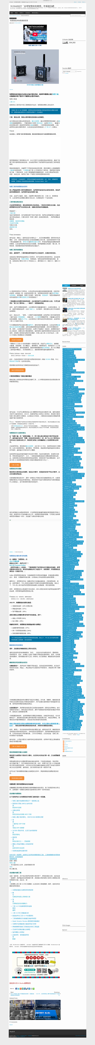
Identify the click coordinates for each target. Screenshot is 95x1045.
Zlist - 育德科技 (79, 706)
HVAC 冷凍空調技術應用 (67, 473)
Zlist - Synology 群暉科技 (76, 725)
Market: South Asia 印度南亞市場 (69, 526)
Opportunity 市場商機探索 (68, 547)
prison (75, 558)
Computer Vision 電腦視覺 (79, 429)
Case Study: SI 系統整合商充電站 (69, 414)
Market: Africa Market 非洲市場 (68, 509)
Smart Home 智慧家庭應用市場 (68, 611)
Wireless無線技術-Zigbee (78, 695)
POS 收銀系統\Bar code (67, 556)
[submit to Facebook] (16, 989)
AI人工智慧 (65, 378)
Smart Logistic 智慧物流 (77, 615)
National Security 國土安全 (68, 541)
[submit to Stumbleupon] (23, 989)
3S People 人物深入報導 (79, 359)
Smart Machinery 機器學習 (78, 617)
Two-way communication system (69, 676)
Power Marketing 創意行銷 (68, 558)
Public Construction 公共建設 (68, 568)
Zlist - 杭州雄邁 (72, 706)
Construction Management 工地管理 (69, 431)
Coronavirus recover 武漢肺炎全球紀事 (70, 433)
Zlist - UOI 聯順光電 (66, 729)
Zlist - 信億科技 (66, 708)
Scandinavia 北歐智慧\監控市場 (77, 579)
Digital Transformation (78, 437)
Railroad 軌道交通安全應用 (76, 573)
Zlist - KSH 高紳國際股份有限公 (69, 720)
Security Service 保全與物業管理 (69, 585)
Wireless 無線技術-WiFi (67, 691)
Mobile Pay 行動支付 (78, 537)
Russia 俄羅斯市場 (66, 579)
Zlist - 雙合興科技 (66, 714)
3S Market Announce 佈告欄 (68, 353)
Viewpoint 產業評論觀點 (77, 680)
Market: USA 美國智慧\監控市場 (69, 528)
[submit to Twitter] (18, 989)
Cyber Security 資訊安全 (67, 435)
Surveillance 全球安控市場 (68, 655)
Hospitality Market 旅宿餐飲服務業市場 (70, 471)
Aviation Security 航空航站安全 (78, 389)
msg (64, 539)
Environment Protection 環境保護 (69, 452)
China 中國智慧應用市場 (78, 416)
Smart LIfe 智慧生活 (79, 613)
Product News (76, 560)
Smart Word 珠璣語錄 (76, 634)
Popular (66, 285)
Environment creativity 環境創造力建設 (70, 450)
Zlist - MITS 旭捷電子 (67, 723)
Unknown (66, 744)
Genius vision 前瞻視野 (75, 465)
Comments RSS (83, 1035)
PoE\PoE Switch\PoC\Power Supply (75, 554)
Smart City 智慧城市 (76, 592)
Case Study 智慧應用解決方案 (78, 412)
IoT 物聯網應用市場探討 (67, 486)
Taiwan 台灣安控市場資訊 (67, 659)
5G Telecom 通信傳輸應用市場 (68, 366)
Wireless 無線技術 (77, 687)
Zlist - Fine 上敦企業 (66, 718)
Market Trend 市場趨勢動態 (68, 507)
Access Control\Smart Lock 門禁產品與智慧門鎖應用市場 (73, 372)
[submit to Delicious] (27, 989)
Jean (65, 742)
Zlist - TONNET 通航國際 (75, 727)
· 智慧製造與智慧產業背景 (19, 21)
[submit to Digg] (25, 989)
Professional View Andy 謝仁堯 (68, 566)
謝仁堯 (65, 749)
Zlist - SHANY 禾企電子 (76, 723)
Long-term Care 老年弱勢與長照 (69, 499)
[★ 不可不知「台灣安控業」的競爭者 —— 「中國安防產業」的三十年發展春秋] (65, 331)
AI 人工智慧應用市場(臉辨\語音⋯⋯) (69, 376)
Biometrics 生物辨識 (77, 397)
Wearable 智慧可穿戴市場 (68, 687)
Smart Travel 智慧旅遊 (67, 632)
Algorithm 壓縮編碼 (79, 380)
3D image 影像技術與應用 (68, 349)
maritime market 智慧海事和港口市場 (70, 505)
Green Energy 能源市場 (67, 467)
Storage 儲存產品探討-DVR (68, 649)
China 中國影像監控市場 (67, 418)
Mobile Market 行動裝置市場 (68, 537)
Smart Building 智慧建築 (67, 592)
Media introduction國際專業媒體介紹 (69, 530)
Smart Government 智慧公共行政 (69, 606)
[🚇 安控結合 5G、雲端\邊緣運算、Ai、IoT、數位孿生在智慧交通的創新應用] (65, 321)
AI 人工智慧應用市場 (67, 374)
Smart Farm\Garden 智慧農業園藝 (69, 602)
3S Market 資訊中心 (18, 22)
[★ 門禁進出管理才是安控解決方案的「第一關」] (65, 302)
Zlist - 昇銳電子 (66, 706)
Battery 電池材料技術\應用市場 (68, 395)
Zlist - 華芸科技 (72, 712)
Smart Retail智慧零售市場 (67, 625)
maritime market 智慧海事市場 (68, 503)
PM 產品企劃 (65, 554)
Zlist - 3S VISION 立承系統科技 (78, 697)
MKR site (23, 1036)
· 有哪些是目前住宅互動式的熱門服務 (74, 288)
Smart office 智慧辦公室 (78, 619)
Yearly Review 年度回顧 (67, 697)
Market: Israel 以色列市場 (67, 518)
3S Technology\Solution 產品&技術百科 (70, 361)
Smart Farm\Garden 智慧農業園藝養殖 (70, 604)
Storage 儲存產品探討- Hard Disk (69, 644)
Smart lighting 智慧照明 (67, 615)
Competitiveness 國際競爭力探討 (78, 427)
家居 (18, 297)
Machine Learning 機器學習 (79, 501)
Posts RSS (77, 1035)
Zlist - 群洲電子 (79, 712)
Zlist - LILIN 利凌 (79, 720)
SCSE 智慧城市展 (66, 581)
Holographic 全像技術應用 (78, 467)
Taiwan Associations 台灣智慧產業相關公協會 (71, 663)
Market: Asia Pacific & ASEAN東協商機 (70, 511)
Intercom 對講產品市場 (67, 482)
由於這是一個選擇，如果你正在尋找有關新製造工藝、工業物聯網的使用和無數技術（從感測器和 (35, 856)
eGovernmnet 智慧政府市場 (79, 442)
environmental (78, 452)
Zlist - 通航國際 (79, 710)
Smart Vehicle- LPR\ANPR (77, 632)
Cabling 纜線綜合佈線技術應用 (68, 406)
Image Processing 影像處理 (68, 475)
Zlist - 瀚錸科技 (80, 714)
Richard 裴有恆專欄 (66, 577)
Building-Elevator (77, 399)
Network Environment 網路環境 (76, 543)
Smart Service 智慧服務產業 (79, 625)
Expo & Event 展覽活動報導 (68, 454)
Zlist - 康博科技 (66, 710)
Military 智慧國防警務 (74, 535)
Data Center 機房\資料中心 (68, 437)
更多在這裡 (31, 355)
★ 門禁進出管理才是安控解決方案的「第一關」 (76, 298)
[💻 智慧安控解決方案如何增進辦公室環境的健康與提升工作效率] (65, 311)
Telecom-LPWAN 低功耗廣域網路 (69, 668)
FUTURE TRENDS (66, 465)
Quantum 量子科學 (66, 573)
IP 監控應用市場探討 (77, 486)
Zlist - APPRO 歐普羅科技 (74, 716)
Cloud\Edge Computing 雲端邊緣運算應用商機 (71, 425)
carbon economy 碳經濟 (67, 412)
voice (64, 682)
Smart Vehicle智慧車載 (67, 634)
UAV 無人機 (78, 676)
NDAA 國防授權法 (66, 543)
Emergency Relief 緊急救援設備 (69, 444)
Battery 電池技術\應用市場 (79, 393)
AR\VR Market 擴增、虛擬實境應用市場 (70, 387)
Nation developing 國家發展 (71, 539)
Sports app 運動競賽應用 (77, 636)
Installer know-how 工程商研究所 (69, 480)
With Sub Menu (35, 12)
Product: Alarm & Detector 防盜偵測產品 (70, 562)
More (83, 2)
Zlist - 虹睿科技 (72, 708)
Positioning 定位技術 (77, 556)
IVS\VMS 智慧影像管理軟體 (68, 490)
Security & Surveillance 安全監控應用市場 (70, 583)
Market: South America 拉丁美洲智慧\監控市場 (71, 524)
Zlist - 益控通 (79, 708)
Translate (66, 73)
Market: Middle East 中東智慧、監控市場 (70, 520)
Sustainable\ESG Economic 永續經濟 (70, 657)
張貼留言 (11, 1024)
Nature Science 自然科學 (78, 541)
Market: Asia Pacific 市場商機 (68, 513)
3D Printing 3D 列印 (77, 349)
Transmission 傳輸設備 (77, 670)
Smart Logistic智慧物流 (67, 617)
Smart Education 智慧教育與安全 (69, 598)
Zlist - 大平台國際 (66, 699)
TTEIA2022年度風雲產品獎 (68, 674)
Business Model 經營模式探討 (68, 404)
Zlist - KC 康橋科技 (75, 718)
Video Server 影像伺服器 (67, 680)
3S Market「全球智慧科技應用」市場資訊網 (32, 6)
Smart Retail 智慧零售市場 (68, 623)
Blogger (78, 734)
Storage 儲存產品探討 (75, 638)
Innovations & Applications (76, 478)
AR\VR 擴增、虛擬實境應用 (68, 385)
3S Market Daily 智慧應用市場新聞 (69, 357)
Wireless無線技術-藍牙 (67, 693)
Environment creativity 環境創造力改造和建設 (71, 448)
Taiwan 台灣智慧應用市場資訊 (68, 661)
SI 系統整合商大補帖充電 (67, 587)
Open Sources (74, 545)
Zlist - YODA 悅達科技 (76, 729)
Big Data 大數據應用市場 (67, 397)
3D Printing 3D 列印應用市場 (68, 351)
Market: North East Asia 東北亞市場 (69, 522)
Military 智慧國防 (66, 535)
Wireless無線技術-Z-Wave (68, 695)
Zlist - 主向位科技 (74, 699)
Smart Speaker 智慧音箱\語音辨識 (69, 630)
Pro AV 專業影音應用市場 (67, 560)
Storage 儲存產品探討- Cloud (68, 642)
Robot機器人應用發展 (75, 577)
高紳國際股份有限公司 (68, 751)
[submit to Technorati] (33, 989)
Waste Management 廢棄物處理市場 (69, 685)
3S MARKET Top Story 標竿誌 (68, 359)
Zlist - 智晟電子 (66, 712)
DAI (74, 435)
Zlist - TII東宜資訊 (66, 727)
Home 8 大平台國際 (66, 469)
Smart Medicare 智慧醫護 (67, 619)
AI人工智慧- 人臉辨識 (72, 378)
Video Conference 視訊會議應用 (74, 678)
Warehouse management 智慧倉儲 (72, 682)
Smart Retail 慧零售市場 (78, 623)
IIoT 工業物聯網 (81, 473)
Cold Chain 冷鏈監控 (67, 427)
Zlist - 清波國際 (72, 710)
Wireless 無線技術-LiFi (77, 689)
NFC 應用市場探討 (66, 545)
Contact (79, 2)
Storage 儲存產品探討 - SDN (68, 640)
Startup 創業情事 (66, 638)
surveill (76, 653)
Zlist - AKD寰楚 (66, 716)
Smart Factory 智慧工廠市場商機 (69, 600)
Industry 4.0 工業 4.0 (13, 18)
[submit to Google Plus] (21, 989)
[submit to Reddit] (31, 989)
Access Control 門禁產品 (67, 368)
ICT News (75, 473)
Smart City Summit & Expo (68, 596)
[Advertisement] (35, 147)
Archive (21, 12)
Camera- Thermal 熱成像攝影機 (69, 410)
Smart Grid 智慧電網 (80, 606)
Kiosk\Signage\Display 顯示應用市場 (69, 492)
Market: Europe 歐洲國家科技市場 (69, 516)
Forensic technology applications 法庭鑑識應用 (71, 463)
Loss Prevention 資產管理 (68, 501)
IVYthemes (19, 1036)
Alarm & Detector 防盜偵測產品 (68, 380)
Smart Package (66, 621)
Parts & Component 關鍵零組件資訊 (69, 549)
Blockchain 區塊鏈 (66, 399)
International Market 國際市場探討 (69, 484)
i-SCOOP (11, 89)
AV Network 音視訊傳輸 (67, 389)
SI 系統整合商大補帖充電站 (79, 587)
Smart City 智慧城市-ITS (79, 594)
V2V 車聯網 (65, 678)
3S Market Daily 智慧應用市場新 (69, 355)
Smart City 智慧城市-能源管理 (68, 594)
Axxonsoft (76, 391)
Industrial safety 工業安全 (79, 475)
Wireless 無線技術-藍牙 (67, 689)
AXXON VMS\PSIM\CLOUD (68, 391)
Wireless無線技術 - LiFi (77, 691)
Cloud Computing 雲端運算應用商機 (69, 423)
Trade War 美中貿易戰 (67, 670)
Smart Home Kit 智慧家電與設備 (69, 613)
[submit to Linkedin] (29, 989)
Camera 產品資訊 (79, 406)
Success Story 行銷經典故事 (68, 653)
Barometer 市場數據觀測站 (68, 393)
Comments (28, 12)
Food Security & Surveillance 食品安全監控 (71, 461)
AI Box (79, 376)
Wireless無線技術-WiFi (77, 693)
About (75, 2)
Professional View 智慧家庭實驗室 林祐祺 (70, 564)
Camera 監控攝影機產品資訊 (68, 408)
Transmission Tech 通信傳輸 (68, 672)
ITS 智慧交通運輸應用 (74, 488)
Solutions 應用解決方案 (67, 636)
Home (12, 12)
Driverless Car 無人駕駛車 (68, 442)
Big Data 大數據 (78, 395)
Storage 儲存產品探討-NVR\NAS (69, 651)
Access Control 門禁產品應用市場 (69, 370)
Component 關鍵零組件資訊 (68, 429)
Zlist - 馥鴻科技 (73, 714)
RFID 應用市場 (78, 575)
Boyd (72, 399)
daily (77, 435)
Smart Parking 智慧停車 (74, 621)
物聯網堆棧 (13, 859)
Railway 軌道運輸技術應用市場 (68, 575)
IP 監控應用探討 (66, 488)
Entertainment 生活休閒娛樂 (68, 446)
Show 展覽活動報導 (79, 585)
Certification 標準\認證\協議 (68, 416)
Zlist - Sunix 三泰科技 (67, 725)
